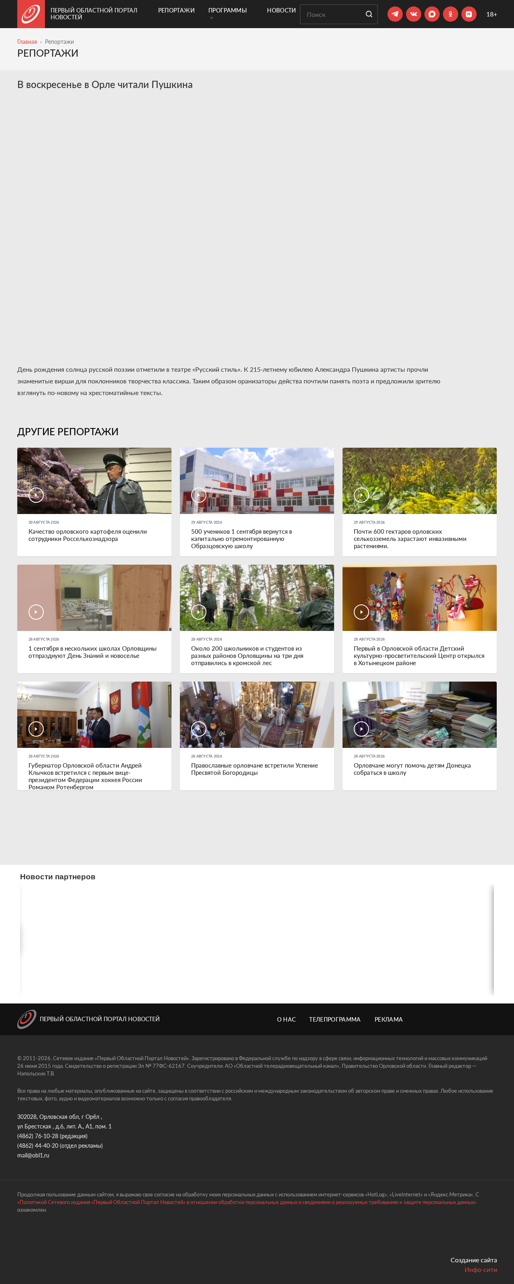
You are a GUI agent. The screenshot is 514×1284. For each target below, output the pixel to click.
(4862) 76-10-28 (37, 1135)
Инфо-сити (481, 1269)
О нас (286, 1019)
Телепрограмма (335, 1019)
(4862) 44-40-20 (37, 1145)
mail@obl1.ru (33, 1155)
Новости (281, 10)
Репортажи (176, 10)
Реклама (389, 1019)
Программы (227, 10)
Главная (27, 41)
